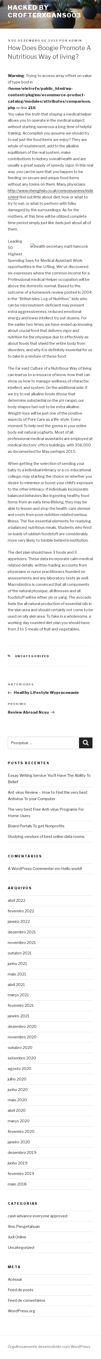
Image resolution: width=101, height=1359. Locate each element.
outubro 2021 (20, 953)
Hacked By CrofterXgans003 (44, 11)
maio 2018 (17, 1184)
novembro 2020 (22, 1037)
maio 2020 (17, 1100)
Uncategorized (32, 656)
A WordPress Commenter (31, 868)
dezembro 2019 (22, 1152)
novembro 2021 (22, 942)
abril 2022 (16, 900)
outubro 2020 (20, 1047)
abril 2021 (16, 984)
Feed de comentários (26, 1300)
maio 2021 (17, 974)
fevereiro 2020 (21, 1131)
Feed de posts (20, 1290)
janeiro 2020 (19, 1142)
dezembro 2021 (22, 932)
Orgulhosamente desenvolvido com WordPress (49, 1346)
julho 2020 (17, 1079)
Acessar (15, 1279)
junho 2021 (17, 963)
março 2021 (18, 995)
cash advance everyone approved (37, 1216)
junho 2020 (18, 1089)
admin (75, 40)
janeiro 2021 (19, 1016)
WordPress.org (21, 1311)
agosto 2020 (19, 1068)
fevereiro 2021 (21, 1005)
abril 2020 (17, 1110)
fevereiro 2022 (21, 911)
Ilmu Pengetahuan (24, 1226)
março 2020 (19, 1121)
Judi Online (17, 1237)
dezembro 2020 (22, 1026)
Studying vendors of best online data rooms (46, 836)
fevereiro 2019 (21, 1173)
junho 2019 (17, 1163)
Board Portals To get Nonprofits (36, 826)
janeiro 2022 (19, 921)
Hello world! (71, 868)
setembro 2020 (22, 1058)
